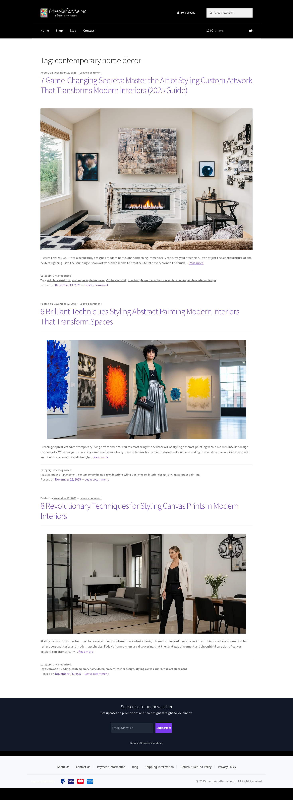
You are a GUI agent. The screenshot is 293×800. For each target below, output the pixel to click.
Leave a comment (90, 72)
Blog (73, 30)
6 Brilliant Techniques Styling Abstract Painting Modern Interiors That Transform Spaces (139, 316)
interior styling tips (124, 474)
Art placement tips (59, 280)
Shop (59, 30)
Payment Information (111, 767)
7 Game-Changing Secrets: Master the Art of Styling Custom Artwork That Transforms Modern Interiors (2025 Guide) (146, 85)
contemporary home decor (88, 280)
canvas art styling (58, 669)
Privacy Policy (227, 767)
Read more (196, 263)
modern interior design (201, 280)
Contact (88, 30)
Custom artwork (116, 280)
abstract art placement (62, 474)
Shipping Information (159, 767)
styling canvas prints (149, 669)
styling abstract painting (184, 474)
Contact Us (83, 767)
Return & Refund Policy (196, 767)
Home (44, 30)
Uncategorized (62, 275)
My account (188, 12)
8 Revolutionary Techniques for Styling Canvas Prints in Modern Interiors (139, 510)
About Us (63, 767)
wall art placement (175, 669)
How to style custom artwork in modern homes (157, 280)
